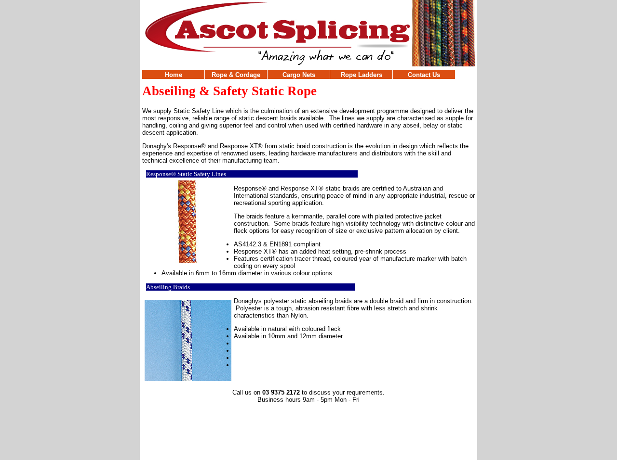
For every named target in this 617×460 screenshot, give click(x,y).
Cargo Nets (298, 74)
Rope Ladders (361, 74)
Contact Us (424, 74)
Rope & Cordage (236, 74)
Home (173, 74)
